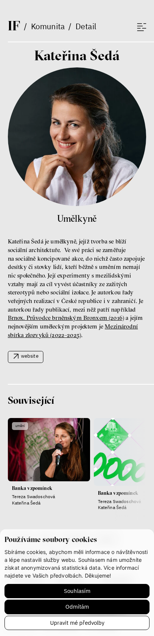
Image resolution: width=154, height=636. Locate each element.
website (29, 355)
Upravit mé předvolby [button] (77, 622)
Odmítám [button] (77, 606)
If (14, 25)
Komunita (48, 26)
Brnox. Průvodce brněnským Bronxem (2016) (66, 317)
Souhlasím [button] (77, 590)
